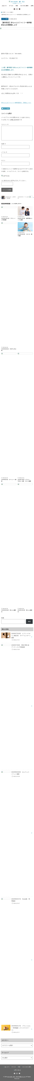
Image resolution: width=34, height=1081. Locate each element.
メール (4, 152)
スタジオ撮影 (10, 12)
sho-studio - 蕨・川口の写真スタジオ (16, 1076)
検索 (2, 618)
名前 (3, 143)
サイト (3, 160)
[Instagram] (17, 9)
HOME (3, 12)
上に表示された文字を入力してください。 (14, 180)
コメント (4, 124)
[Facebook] (14, 9)
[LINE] (19, 9)
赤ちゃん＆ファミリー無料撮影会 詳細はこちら (16, 102)
